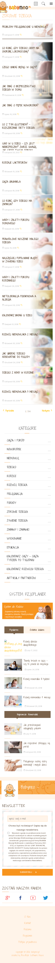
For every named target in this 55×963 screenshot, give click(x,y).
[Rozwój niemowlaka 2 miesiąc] (27, 337)
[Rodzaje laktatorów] (27, 166)
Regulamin (27, 935)
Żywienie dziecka (17, 520)
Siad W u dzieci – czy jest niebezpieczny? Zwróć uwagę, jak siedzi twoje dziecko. (19, 147)
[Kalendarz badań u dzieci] (27, 318)
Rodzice (11, 476)
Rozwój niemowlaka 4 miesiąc (37, 697)
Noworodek (14, 449)
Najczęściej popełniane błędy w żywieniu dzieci (19, 259)
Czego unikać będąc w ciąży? (19, 67)
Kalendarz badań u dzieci (17, 315)
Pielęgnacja (15, 494)
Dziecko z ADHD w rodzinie (18, 372)
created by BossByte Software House (27, 955)
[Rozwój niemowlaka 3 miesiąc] (27, 395)
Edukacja (13, 547)
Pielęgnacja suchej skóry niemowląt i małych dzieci (35, 763)
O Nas (27, 916)
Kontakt (27, 923)
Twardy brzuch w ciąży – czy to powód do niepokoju (35, 662)
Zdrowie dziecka (17, 512)
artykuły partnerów (21, 578)
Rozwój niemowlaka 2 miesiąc (20, 334)
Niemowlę (13, 458)
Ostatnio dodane (37, 629)
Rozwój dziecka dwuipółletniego (30, 643)
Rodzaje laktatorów (14, 162)
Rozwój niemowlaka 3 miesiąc (20, 391)
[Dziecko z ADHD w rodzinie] (27, 376)
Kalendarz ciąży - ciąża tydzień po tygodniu (23, 558)
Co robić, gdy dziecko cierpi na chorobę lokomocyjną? (20, 49)
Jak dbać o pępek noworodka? (20, 105)
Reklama (27, 929)
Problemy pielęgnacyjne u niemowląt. (25, 26)
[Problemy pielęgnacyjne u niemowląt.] (27, 31)
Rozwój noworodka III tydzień (36, 679)
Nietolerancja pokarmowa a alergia (19, 298)
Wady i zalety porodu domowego (15, 221)
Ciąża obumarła (11, 181)
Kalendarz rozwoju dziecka (25, 569)
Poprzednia (9, 410)
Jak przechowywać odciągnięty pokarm (32, 726)
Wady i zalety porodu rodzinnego (15, 278)
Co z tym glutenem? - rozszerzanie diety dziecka (18, 126)
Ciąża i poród (15, 440)
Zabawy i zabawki (18, 529)
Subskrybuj (26, 872)
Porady (11, 503)
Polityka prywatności (27, 942)
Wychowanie (14, 538)
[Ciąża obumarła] (27, 185)
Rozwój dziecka (17, 485)
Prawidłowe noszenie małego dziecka (20, 240)
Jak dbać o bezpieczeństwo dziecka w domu (18, 88)
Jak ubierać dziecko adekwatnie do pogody (16, 355)
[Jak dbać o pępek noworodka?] (27, 108)
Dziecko (11, 467)
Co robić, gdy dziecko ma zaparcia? (17, 202)
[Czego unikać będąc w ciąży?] (27, 70)
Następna (46, 410)
